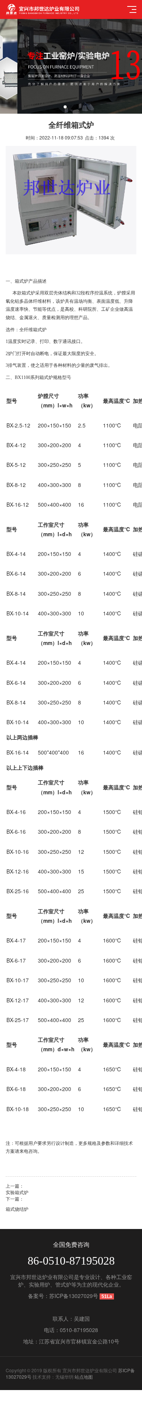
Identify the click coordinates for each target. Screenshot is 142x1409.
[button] (65, 106)
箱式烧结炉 (17, 1208)
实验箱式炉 (17, 1192)
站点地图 (84, 1376)
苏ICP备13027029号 (73, 1295)
